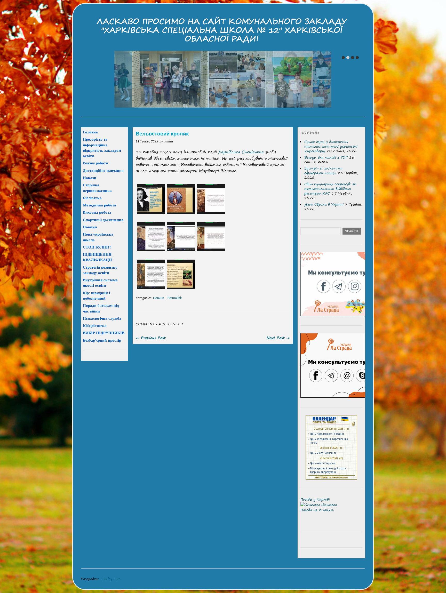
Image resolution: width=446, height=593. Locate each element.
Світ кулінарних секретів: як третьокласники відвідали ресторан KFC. (330, 188)
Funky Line (111, 579)
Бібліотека (92, 198)
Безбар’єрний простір (102, 340)
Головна (90, 132)
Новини (158, 298)
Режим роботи (95, 163)
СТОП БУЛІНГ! (97, 247)
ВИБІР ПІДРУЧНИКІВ (103, 333)
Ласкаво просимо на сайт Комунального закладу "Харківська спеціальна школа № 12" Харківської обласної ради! (222, 30)
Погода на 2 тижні (317, 510)
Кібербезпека (95, 325)
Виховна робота (97, 212)
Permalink (175, 298)
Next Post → (278, 337)
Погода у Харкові (315, 499)
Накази (89, 177)
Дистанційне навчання (103, 170)
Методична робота (99, 205)
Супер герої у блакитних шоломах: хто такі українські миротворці (330, 146)
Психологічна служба (102, 318)
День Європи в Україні (324, 204)
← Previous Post (151, 337)
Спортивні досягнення (103, 220)
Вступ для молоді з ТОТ (326, 157)
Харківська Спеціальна (241, 151)
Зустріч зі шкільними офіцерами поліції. (323, 170)
